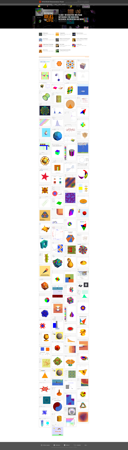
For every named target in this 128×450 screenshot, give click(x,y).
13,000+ (78, 1)
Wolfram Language (78, 2)
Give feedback (75, 447)
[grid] (64, 248)
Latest (59, 4)
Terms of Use (67, 447)
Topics (55, 4)
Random (63, 4)
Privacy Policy (71, 447)
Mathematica (86, 2)
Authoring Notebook (84, 4)
